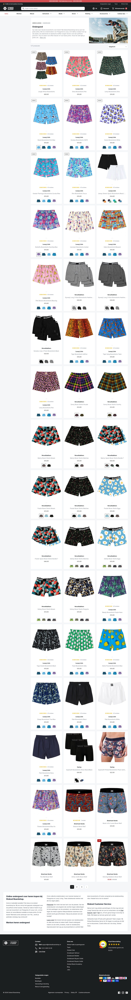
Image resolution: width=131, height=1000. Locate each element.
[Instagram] (123, 992)
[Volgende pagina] (87, 887)
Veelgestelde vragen (105, 4)
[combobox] (53, 8)
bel (99, 912)
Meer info (43, 37)
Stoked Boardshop (14, 992)
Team (116, 4)
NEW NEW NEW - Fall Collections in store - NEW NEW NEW (65, 1)
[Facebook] (119, 992)
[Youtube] (127, 992)
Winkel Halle (124, 4)
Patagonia (50, 904)
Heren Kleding (36, 23)
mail (94, 912)
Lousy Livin (50, 920)
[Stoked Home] (8, 8)
